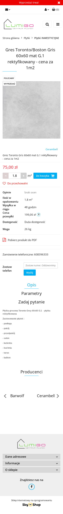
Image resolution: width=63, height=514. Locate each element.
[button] (55, 9)
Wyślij (29, 272)
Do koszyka (43, 175)
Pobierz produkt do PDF (22, 240)
